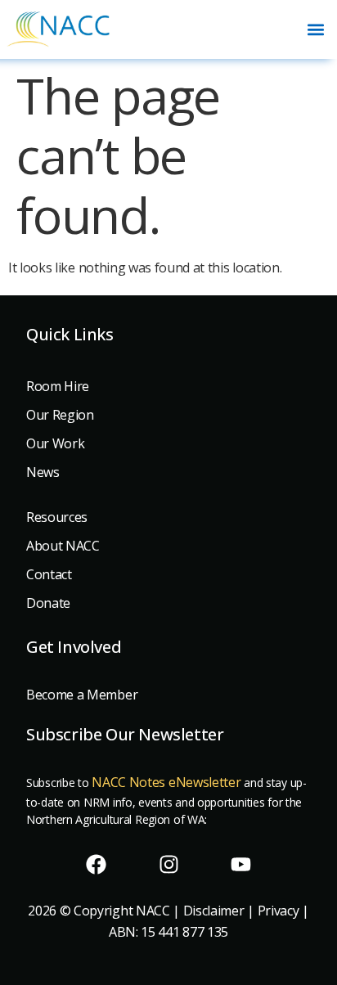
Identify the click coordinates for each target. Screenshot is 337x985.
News (43, 472)
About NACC (63, 546)
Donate (48, 603)
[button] (315, 29)
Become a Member (81, 695)
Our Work (55, 443)
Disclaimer (214, 911)
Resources (57, 517)
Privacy (278, 911)
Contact (49, 574)
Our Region (60, 415)
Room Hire (57, 386)
